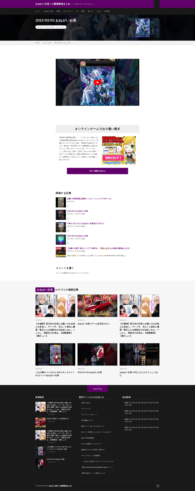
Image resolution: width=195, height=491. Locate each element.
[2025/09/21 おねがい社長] (61, 215)
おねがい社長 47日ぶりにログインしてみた (139, 374)
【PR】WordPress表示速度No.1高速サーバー (97, 467)
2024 (126, 419)
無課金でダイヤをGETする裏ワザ (93, 450)
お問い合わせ (86, 403)
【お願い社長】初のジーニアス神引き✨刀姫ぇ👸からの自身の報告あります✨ (99, 248)
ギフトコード (68, 11)
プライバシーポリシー (89, 414)
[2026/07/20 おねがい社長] (40, 463)
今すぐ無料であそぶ (97, 171)
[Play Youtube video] (97, 82)
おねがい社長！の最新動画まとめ (60, 486)
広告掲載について (87, 420)
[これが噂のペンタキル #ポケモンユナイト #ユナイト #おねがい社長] (40, 451)
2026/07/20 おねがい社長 (90, 372)
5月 (142, 403)
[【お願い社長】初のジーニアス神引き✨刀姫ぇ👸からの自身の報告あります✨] (61, 252)
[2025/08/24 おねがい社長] (61, 240)
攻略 (58, 11)
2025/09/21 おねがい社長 (77, 211)
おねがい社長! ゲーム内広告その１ (94, 324)
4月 (139, 403)
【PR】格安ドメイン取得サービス (93, 473)
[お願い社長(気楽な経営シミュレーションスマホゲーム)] (61, 202)
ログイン (76, 273)
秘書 (83, 11)
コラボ (98, 11)
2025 (126, 411)
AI (77, 11)
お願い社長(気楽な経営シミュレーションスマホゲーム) (89, 199)
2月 (133, 403)
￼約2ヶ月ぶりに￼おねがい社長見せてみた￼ (85, 223)
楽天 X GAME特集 (87, 438)
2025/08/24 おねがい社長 (77, 236)
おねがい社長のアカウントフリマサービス (98, 461)
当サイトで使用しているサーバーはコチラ (96, 432)
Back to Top (97, 389)
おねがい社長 (48, 11)
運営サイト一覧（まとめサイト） (93, 426)
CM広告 (107, 11)
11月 (126, 413)
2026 (126, 403)
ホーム (37, 11)
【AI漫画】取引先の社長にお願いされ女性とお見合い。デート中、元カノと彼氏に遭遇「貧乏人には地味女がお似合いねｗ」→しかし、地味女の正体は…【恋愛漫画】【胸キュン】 (55, 330)
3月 (136, 403)
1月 (130, 403)
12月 (130, 413)
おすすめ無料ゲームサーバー (91, 444)
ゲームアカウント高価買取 (90, 455)
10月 (157, 411)
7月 (148, 403)
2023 (126, 427)
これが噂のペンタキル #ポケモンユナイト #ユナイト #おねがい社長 (55, 374)
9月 (153, 411)
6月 (145, 403)
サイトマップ (86, 409)
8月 (151, 403)
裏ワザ (90, 11)
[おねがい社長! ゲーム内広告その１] (40, 423)
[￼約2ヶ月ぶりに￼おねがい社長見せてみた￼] (61, 227)
